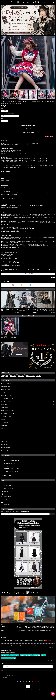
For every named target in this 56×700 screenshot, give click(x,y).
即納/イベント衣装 (5, 389)
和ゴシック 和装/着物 (6, 416)
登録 (52, 513)
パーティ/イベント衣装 (6, 450)
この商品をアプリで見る (28, 273)
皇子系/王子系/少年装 (6, 383)
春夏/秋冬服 (4, 441)
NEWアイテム (4, 438)
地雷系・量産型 (4, 404)
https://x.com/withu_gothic (7, 254)
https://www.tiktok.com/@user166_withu (10, 265)
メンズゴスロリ (4, 432)
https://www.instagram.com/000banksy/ (10, 207)
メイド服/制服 (4, 422)
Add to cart (28, 128)
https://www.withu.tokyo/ (6, 200)
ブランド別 (3, 419)
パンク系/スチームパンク (7, 401)
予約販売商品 (4, 425)
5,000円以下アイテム (6, 395)
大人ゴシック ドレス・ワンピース (8, 413)
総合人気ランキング (5, 386)
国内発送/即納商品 (5, 447)
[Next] (54, 63)
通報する (52, 277)
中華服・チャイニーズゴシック (8, 410)
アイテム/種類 (4, 407)
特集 (2, 428)
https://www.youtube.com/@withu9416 (10, 262)
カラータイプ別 (4, 444)
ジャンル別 (3, 392)
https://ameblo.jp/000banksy (7, 259)
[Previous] (1, 63)
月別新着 (3, 435)
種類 (2, 108)
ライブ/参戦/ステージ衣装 (7, 398)
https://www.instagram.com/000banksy (10, 257)
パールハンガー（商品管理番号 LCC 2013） (10, 113)
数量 (2, 118)
